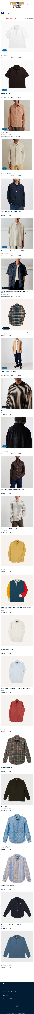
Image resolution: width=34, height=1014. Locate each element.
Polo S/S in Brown (6, 93)
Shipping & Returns (9, 991)
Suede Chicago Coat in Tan (8, 371)
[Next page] (21, 975)
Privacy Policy (8, 999)
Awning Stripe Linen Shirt (8, 885)
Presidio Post (14, 1013)
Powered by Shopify (22, 1013)
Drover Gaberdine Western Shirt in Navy (12, 924)
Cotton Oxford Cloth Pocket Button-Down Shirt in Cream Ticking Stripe (15, 648)
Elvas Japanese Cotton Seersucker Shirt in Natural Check (15, 251)
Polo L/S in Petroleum (7, 964)
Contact (5, 995)
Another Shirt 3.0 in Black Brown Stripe (12, 489)
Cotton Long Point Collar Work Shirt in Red (13, 728)
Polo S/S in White (6, 54)
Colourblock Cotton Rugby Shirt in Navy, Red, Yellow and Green (16, 608)
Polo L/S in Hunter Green (8, 806)
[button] (2, 4)
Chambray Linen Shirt (7, 846)
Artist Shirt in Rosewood (8, 132)
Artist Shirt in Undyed (7, 172)
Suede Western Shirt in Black (9, 450)
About (5, 988)
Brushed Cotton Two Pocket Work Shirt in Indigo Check (17, 332)
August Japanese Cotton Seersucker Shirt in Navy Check (15, 292)
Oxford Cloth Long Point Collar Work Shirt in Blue (15, 688)
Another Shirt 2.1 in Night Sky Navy (11, 211)
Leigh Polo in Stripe (6, 410)
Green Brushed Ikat (6, 767)
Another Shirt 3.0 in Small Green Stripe (12, 528)
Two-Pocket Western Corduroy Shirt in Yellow (14, 568)
